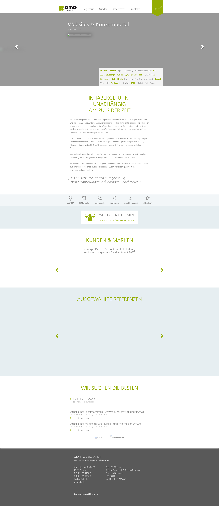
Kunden (103, 9)
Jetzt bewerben (81, 418)
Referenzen (118, 9)
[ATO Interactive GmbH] (68, 8)
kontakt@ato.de (81, 479)
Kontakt (135, 9)
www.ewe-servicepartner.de (120, 319)
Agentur (89, 9)
